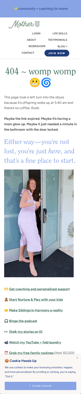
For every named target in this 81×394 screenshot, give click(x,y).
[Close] (77, 358)
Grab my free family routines (31, 353)
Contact (28, 52)
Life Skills (60, 33)
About (31, 39)
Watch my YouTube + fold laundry (35, 342)
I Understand (41, 385)
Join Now (56, 53)
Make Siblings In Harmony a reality (36, 310)
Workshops (37, 46)
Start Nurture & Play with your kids (36, 300)
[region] (40, 374)
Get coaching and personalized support (39, 289)
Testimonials (57, 39)
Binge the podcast (23, 321)
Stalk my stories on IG (25, 332)
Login (36, 33)
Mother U (24, 24)
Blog (61, 46)
